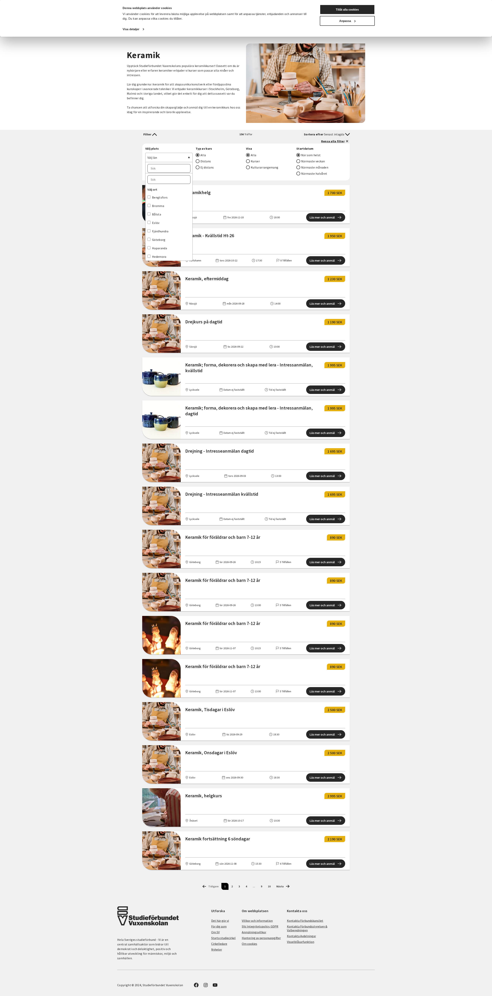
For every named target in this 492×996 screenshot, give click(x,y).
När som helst (311, 155)
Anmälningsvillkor (254, 932)
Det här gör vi (220, 921)
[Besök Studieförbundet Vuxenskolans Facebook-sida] (196, 986)
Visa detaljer (131, 29)
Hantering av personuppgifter (261, 938)
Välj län (152, 157)
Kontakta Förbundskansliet (305, 921)
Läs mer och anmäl (322, 217)
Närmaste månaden (314, 167)
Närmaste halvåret (314, 173)
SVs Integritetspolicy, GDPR (260, 926)
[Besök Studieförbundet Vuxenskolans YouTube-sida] (215, 986)
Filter (147, 134)
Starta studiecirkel (223, 938)
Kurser (255, 161)
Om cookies (249, 944)
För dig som (219, 926)
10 (269, 886)
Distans (205, 161)
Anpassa (345, 21)
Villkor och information (257, 921)
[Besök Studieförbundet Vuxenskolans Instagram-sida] (205, 986)
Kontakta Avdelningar (301, 936)
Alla (203, 155)
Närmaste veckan (313, 161)
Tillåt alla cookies (347, 9)
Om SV (215, 932)
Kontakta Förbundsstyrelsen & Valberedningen (307, 928)
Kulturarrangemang (264, 167)
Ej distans (207, 167)
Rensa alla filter (333, 141)
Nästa (280, 886)
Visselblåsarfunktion (300, 942)
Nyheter (216, 949)
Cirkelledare (219, 944)
